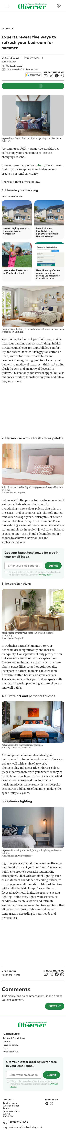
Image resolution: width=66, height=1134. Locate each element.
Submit (53, 566)
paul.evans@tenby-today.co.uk (25, 1127)
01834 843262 (20, 1122)
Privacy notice (45, 574)
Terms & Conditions (14, 1038)
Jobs (5, 1048)
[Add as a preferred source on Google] (33, 74)
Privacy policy (10, 1045)
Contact (7, 1041)
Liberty (40, 165)
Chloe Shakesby (12, 58)
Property (7, 28)
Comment (54, 1006)
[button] (7, 6)
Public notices (10, 1051)
